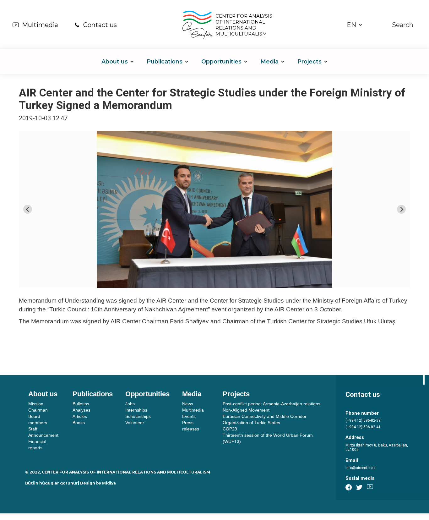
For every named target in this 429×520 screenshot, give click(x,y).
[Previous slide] (27, 209)
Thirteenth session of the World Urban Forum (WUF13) (268, 438)
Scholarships (138, 416)
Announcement (43, 435)
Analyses (81, 410)
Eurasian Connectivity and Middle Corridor (265, 416)
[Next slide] (401, 209)
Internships (136, 410)
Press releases (190, 425)
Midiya (109, 483)
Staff (32, 428)
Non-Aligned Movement (246, 410)
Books (79, 422)
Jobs (130, 403)
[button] (354, 25)
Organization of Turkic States (251, 422)
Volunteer (134, 422)
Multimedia (40, 25)
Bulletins (81, 403)
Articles (80, 416)
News (187, 403)
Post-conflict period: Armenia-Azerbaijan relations (271, 403)
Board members (37, 419)
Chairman (38, 410)
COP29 (230, 428)
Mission (35, 403)
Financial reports (37, 444)
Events (189, 416)
